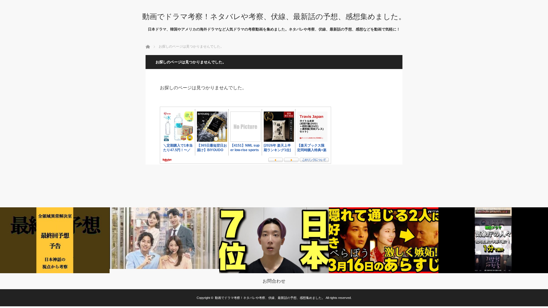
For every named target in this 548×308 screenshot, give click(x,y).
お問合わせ (274, 281)
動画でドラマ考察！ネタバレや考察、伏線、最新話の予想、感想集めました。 (274, 16)
